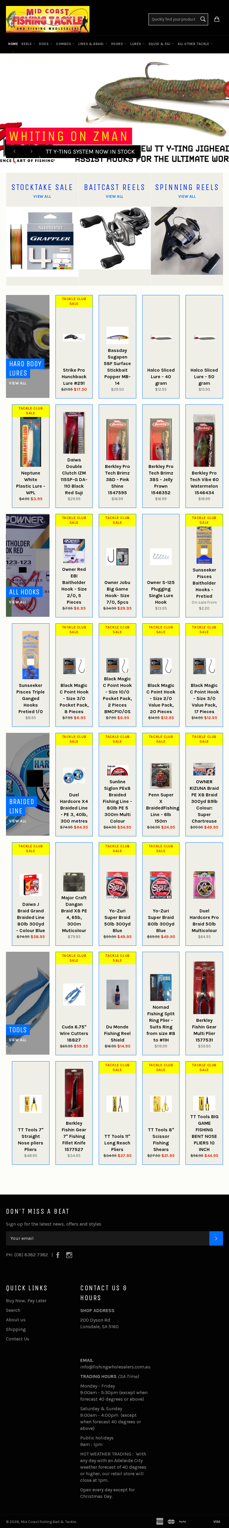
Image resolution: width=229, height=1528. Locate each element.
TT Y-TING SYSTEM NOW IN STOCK (90, 151)
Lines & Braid (91, 44)
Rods (44, 44)
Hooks (117, 44)
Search (13, 1310)
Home (13, 44)
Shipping (16, 1329)
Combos (64, 44)
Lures (136, 44)
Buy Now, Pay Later (26, 1300)
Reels (27, 44)
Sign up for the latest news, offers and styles (53, 1224)
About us (16, 1319)
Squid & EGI (159, 44)
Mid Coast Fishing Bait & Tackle (48, 1521)
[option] (114, 113)
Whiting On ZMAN (69, 136)
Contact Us (17, 1339)
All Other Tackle (194, 44)
